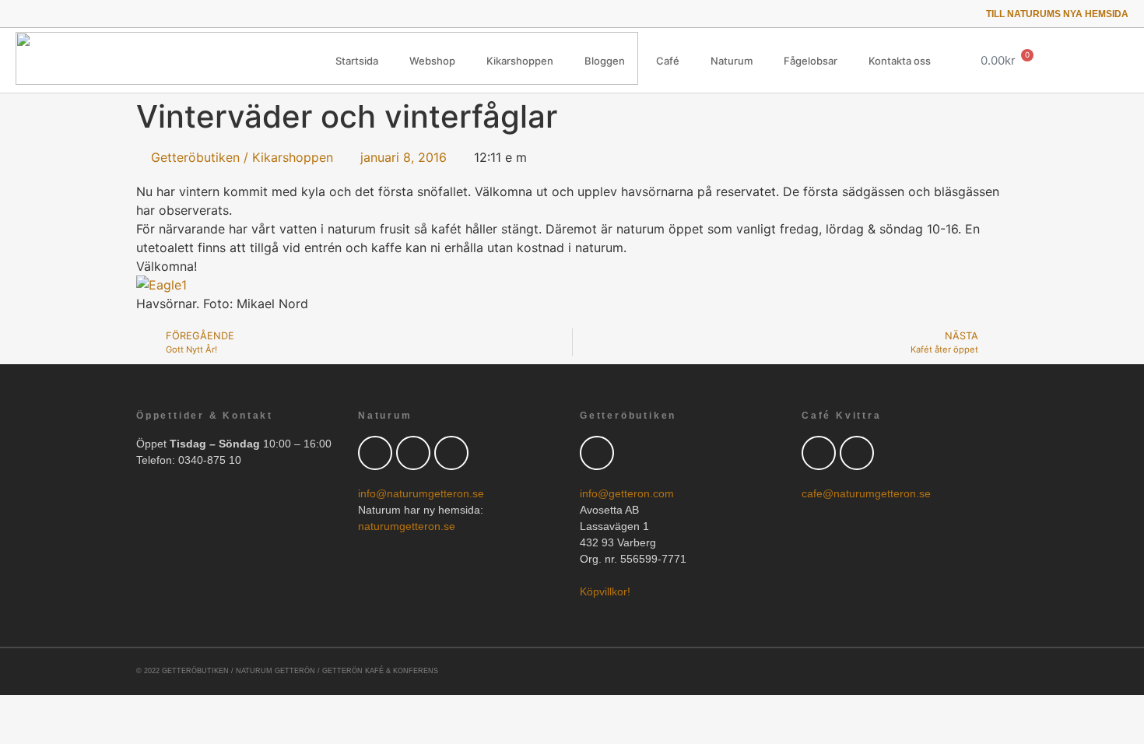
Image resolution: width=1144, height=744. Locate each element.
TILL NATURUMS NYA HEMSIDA (1057, 14)
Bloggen (604, 60)
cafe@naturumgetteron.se (866, 493)
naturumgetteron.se (406, 526)
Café (667, 60)
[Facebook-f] (42, 14)
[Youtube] (64, 14)
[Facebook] (413, 453)
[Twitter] (21, 14)
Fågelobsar (810, 60)
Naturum (732, 60)
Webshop (432, 60)
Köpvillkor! (605, 591)
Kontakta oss (900, 60)
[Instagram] (86, 14)
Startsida (356, 60)
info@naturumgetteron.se (421, 493)
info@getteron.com (627, 493)
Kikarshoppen (519, 60)
